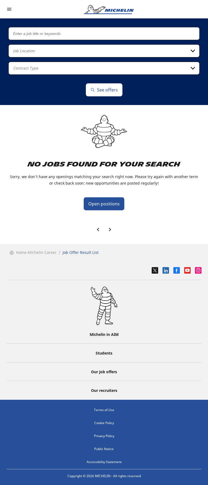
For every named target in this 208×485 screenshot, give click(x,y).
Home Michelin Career (36, 252)
